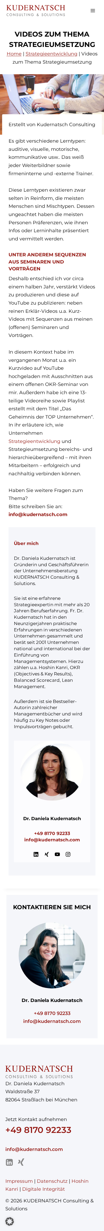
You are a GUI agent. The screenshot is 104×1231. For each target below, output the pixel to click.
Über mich (26, 543)
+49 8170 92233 (52, 833)
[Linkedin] (9, 1162)
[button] (9, 1221)
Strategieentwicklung (51, 54)
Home (14, 54)
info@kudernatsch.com (52, 839)
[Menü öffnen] (93, 10)
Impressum (19, 1181)
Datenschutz (52, 1181)
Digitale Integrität (43, 1189)
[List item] (36, 854)
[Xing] (21, 1162)
